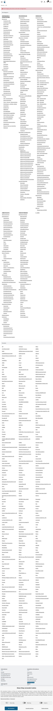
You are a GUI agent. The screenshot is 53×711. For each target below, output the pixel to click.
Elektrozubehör (40, 19)
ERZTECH (21, 425)
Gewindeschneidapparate (8, 82)
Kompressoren (40, 137)
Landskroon (4, 517)
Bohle (37, 388)
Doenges (20, 406)
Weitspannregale (23, 243)
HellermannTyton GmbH (24, 463)
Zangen (38, 32)
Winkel (21, 92)
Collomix (4, 402)
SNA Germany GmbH (40, 607)
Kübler (37, 513)
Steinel (20, 616)
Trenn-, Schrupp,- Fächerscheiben (10, 102)
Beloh (3, 383)
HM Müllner (21, 470)
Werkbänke (22, 222)
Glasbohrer (5, 28)
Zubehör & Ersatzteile (41, 160)
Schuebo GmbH (5, 605)
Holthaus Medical (39, 470)
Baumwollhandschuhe (8, 287)
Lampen (22, 302)
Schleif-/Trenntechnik (6, 94)
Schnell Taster (23, 50)
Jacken (4, 256)
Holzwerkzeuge (40, 66)
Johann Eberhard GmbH (23, 488)
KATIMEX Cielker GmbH (24, 499)
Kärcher (37, 495)
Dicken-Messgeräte (24, 185)
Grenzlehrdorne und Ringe (25, 66)
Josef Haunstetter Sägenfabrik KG (9, 491)
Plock (20, 575)
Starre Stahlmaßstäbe (24, 88)
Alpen (3, 358)
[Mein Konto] (44, 2)
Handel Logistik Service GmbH (25, 454)
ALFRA (20, 355)
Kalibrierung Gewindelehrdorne (26, 163)
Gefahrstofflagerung (24, 275)
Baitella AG (4, 376)
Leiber (20, 520)
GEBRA (20, 442)
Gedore (38, 63)
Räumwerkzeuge (6, 59)
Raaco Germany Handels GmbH (8, 587)
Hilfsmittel (5, 265)
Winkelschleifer (40, 74)
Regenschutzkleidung (7, 231)
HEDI (20, 458)
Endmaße (22, 56)
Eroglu (3, 425)
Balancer (39, 127)
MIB (36, 543)
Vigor (38, 59)
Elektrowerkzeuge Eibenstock (25, 420)
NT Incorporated (39, 554)
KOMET (3, 510)
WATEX (37, 642)
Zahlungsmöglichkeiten (5, 673)
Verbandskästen (6, 269)
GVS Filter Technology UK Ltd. (25, 451)
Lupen (20, 117)
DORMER (37, 406)
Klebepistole (39, 131)
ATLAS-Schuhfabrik (39, 369)
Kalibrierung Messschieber (25, 174)
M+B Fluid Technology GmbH (8, 529)
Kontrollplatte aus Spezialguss (26, 137)
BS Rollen (21, 395)
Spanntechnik (5, 69)
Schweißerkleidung (7, 233)
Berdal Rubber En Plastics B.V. (42, 383)
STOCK (3, 619)
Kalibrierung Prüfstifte (24, 177)
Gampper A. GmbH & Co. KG (24, 439)
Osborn (37, 561)
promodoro (21, 582)
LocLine (37, 522)
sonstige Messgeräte (23, 181)
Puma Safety (21, 584)
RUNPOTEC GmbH (22, 596)
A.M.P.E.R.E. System (23, 349)
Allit (36, 355)
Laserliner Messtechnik (25, 190)
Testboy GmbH (22, 626)
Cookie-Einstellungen (31, 680)
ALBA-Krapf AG (22, 353)
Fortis (37, 434)
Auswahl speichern (29, 708)
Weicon (20, 644)
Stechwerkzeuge (6, 50)
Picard (3, 573)
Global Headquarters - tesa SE (25, 447)
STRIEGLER (38, 619)
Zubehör (5, 273)
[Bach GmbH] (5, 2)
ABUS (3, 351)
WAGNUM (21, 642)
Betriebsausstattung (23, 289)
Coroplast (4, 404)
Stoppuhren (22, 192)
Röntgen (3, 593)
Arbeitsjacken (6, 220)
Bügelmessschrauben (24, 34)
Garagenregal (23, 238)
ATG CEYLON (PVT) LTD (23, 369)
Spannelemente (6, 89)
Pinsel (21, 306)
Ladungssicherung (7, 93)
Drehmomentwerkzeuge (42, 30)
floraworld (38, 432)
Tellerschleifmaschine (41, 188)
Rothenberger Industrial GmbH (25, 593)
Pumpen (38, 157)
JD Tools (37, 486)
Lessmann (38, 520)
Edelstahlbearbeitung (41, 149)
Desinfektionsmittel (7, 311)
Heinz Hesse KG (39, 461)
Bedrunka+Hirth (23, 216)
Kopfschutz (4, 317)
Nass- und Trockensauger (42, 153)
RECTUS (20, 587)
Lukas (37, 524)
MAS (3, 536)
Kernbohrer (5, 66)
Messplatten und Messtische (24, 132)
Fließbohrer (5, 26)
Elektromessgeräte (24, 186)
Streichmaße (23, 116)
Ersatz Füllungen (6, 264)
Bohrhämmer (39, 111)
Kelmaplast (38, 499)
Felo (3, 429)
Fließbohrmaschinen (41, 184)
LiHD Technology (40, 162)
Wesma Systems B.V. (6, 649)
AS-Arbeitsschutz (39, 365)
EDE (36, 413)
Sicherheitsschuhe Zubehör (9, 337)
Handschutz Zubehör (7, 302)
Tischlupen (22, 130)
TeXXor (37, 626)
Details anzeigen (45, 708)
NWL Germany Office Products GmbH (26, 557)
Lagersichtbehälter (24, 264)
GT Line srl (38, 449)
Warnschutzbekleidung (8, 234)
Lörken (3, 524)
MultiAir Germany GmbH (7, 550)
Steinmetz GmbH (39, 616)
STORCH (20, 619)
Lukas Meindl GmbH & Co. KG (8, 527)
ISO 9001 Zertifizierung (5, 677)
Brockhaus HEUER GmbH (41, 392)
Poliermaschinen (40, 166)
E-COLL (20, 411)
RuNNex (3, 596)
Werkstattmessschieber (25, 30)
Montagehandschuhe (7, 293)
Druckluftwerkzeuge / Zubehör (43, 138)
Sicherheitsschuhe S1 (7, 328)
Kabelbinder (22, 298)
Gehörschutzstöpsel (7, 278)
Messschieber (21, 17)
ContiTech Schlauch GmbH (41, 402)
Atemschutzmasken (7, 240)
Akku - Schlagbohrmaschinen (43, 82)
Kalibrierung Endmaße (24, 157)
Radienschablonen (24, 72)
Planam (37, 573)
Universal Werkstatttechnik (42, 182)
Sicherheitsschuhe (6, 324)
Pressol (3, 580)
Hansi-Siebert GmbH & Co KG (8, 456)
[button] (41, 2)
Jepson (3, 488)
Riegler (37, 589)
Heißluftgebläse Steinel (42, 129)
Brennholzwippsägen (41, 201)
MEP (36, 536)
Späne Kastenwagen (24, 260)
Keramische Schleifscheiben (9, 122)
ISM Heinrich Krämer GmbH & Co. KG (43, 484)
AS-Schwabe (4, 367)
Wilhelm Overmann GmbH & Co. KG (9, 651)
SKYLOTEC (21, 607)
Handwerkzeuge (39, 17)
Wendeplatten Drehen (7, 42)
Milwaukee (39, 72)
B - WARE (37, 212)
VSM (3, 640)
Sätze (21, 48)
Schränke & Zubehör (24, 225)
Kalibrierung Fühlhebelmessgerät (27, 161)
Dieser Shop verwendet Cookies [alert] (26, 688)
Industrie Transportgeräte (25, 276)
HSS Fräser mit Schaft (7, 37)
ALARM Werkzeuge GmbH (7, 353)
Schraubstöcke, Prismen (24, 145)
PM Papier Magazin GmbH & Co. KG (9, 577)
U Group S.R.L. (22, 628)
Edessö (20, 415)
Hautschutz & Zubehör (6, 304)
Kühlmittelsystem (24, 300)
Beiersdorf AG (38, 381)
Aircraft (37, 351)
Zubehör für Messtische (25, 143)
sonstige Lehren (23, 74)
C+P (3, 399)
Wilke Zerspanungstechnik (24, 651)
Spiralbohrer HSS (6, 21)
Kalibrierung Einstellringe (25, 155)
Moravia (20, 547)
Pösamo (20, 577)
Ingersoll (20, 481)
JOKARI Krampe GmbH (40, 488)
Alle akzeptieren (11, 708)
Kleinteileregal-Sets (24, 240)
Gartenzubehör (40, 204)
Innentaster (22, 108)
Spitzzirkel (22, 112)
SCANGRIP (4, 600)
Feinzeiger (22, 39)
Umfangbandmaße (24, 90)
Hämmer (39, 34)
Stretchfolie (22, 313)
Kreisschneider (6, 52)
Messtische (22, 141)
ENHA (37, 422)
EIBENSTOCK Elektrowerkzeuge (43, 148)
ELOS (3, 422)
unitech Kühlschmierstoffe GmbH (9, 633)
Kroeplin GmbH (39, 510)
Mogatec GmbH (22, 545)
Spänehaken (5, 68)
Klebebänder (23, 287)
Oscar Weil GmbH (5, 563)
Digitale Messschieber (24, 21)
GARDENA (38, 439)
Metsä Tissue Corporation (7, 543)
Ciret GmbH (21, 399)
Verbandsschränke (7, 271)
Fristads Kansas (39, 436)
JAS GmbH (21, 486)
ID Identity (38, 479)
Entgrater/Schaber (40, 37)
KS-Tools (20, 513)
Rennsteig (38, 587)
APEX (3, 365)
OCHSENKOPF (38, 557)
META (37, 538)
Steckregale (22, 233)
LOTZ (20, 524)
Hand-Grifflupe (23, 121)
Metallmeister (38, 540)
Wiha (37, 649)
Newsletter (3, 680)
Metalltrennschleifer (41, 115)
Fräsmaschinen (40, 171)
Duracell (3, 411)
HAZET (3, 458)
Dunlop (20, 408)
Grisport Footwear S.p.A (24, 449)
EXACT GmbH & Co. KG (40, 425)
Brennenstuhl (21, 392)
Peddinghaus (21, 568)
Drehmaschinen (40, 173)
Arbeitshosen (6, 218)
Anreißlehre (22, 97)
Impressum (29, 672)
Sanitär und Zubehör (41, 68)
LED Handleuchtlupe (24, 125)
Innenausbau (39, 158)
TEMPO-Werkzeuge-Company (42, 623)
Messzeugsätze (23, 23)
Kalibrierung (21, 148)
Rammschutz (23, 258)
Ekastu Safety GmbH (23, 418)
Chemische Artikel (22, 282)
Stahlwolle (5, 127)
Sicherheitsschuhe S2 (7, 331)
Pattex (20, 566)
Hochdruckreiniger (41, 151)
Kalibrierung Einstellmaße (25, 153)
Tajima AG (21, 621)
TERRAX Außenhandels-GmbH (8, 626)
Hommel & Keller (39, 472)
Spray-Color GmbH (6, 612)
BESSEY (3, 385)
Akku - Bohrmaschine (41, 80)
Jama (3, 486)
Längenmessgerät (23, 188)
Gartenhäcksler (40, 202)
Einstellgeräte (21, 147)
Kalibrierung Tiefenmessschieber (27, 179)
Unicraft (37, 630)
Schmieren (22, 311)
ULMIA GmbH (4, 630)
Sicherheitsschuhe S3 (7, 333)
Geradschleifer (40, 113)
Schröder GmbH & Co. (23, 603)
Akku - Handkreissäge (41, 98)
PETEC (37, 568)
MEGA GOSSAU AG (22, 536)
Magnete (5, 87)
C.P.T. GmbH (38, 397)
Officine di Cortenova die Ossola (8, 559)
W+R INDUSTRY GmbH (40, 640)
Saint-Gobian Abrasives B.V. (41, 596)
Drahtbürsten (6, 107)
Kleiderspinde (23, 253)
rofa (19, 591)
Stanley (20, 614)
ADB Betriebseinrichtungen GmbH (26, 351)
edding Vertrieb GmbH (23, 413)
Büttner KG (4, 397)
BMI (3, 388)
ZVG (3, 658)
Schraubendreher (40, 25)
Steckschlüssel (40, 23)
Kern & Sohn (21, 501)
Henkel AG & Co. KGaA (6, 465)
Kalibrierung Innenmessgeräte (26, 172)
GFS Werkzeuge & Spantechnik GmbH (9, 447)
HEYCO (37, 465)
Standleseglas (23, 127)
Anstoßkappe (6, 318)
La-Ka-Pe (37, 515)
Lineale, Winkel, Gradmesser (24, 77)
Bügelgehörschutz (7, 276)
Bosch (37, 390)
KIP (2, 503)
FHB (36, 429)
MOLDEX (37, 545)
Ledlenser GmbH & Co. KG (41, 517)
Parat (3, 566)
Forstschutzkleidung (7, 225)
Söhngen (4, 610)
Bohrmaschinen (40, 109)
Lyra (36, 527)
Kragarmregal (23, 249)
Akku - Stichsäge (40, 102)
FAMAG (3, 427)
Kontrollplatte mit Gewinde (25, 139)
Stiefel (4, 335)
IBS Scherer (4, 479)
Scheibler (37, 600)
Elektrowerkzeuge (39, 70)
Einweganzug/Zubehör (8, 223)
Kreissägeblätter (6, 111)
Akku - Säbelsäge (40, 100)
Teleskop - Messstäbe (24, 194)
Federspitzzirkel (23, 105)
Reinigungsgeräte (40, 155)
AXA (3, 372)
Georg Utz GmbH (22, 444)
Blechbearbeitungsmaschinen (43, 191)
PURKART (38, 584)
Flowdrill (4, 434)
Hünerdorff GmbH (39, 477)
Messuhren (22, 47)
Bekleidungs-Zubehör (7, 222)
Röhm (37, 591)
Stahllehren (22, 75)
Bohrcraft (4, 390)
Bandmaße (22, 183)
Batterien (39, 57)
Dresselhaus (4, 408)
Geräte (4, 243)
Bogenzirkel (22, 103)
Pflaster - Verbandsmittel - (8, 267)
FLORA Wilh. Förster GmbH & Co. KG (26, 432)
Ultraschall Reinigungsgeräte (26, 280)
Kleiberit (4, 506)
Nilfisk (20, 552)
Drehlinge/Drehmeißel (8, 55)
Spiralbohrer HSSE (7, 22)
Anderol (37, 360)
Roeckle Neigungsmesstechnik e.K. (9, 591)
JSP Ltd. (20, 491)
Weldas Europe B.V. (23, 646)
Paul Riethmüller (39, 566)
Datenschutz (29, 673)
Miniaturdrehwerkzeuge (8, 44)
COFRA (37, 399)
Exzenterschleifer (40, 122)
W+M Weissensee (22, 640)
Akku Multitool (40, 93)
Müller (37, 547)
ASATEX (20, 367)
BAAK (3, 374)
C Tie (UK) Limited (22, 397)
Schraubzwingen (6, 91)
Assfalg (37, 367)
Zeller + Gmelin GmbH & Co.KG (8, 656)
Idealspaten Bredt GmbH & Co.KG (9, 481)
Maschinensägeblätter (7, 118)
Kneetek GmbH (22, 508)
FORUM (3, 436)
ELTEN (20, 422)
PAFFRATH (21, 563)
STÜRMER (4, 621)
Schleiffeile (39, 144)
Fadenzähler (22, 119)
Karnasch (4, 499)
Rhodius (3, 589)
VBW (3, 635)
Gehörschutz (4, 275)
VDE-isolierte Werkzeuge (42, 52)
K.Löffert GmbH (5, 493)
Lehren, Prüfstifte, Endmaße (24, 54)
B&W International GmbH (41, 372)
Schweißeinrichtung (24, 229)
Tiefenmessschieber (24, 28)
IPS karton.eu (4, 484)
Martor (37, 533)
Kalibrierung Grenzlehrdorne (26, 166)
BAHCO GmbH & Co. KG (40, 374)
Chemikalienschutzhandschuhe (9, 289)
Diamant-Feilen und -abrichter (9, 126)
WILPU (37, 651)
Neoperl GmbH (5, 552)
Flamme (3, 432)
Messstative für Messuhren (25, 45)
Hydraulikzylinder (23, 278)
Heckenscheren (40, 206)
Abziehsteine (6, 124)
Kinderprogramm (5, 315)
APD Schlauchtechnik (40, 362)
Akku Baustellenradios (41, 89)
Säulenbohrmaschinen (41, 169)
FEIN (20, 427)
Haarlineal (22, 83)
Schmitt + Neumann (6, 603)
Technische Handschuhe (8, 298)
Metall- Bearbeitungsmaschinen (43, 179)
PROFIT (37, 580)
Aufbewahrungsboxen (6, 251)
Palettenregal (23, 247)
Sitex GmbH (4, 607)
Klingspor (37, 506)
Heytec (3, 468)
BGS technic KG (22, 385)
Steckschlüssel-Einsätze (42, 21)
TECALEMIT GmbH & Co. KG (24, 623)
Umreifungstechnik (24, 317)
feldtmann (38, 427)
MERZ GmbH (4, 538)
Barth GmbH (4, 378)
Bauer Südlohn (39, 378)
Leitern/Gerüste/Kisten (25, 267)
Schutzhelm (5, 320)
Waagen (21, 196)
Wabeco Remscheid (6, 642)
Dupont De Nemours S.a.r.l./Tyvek (42, 408)
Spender (5, 313)
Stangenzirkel (23, 114)
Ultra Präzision (22, 630)
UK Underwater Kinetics (40, 628)
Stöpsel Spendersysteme (8, 280)
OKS (20, 559)
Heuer (20, 465)
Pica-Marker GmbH (39, 570)
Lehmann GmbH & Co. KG (7, 520)
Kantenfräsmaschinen (41, 140)
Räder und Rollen (23, 271)
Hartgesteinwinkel (24, 134)
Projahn (3, 582)
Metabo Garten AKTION (42, 210)
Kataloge (3, 679)
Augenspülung (6, 262)
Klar (36, 503)
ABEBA (37, 349)
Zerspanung (4, 19)
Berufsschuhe (6, 326)
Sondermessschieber (24, 26)
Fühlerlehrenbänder (24, 59)
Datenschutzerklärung (5, 698)
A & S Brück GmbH (5, 349)
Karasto (20, 495)
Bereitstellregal (23, 234)
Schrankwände (23, 218)
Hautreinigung (6, 307)
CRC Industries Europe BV (41, 404)
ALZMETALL (4, 360)
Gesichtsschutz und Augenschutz (9, 282)
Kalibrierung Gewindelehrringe (26, 164)
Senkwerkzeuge (6, 32)
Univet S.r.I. (21, 633)
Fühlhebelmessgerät (24, 41)
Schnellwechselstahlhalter (8, 84)
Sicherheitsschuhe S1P (8, 329)
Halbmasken (6, 245)
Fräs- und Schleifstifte (8, 98)
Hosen (4, 254)
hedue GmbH (38, 458)
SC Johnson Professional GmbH (42, 598)
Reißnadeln (22, 110)
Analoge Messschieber (24, 19)
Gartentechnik (38, 195)
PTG (3, 584)
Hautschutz (5, 306)
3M (2, 346)
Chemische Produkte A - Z (25, 284)
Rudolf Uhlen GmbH (40, 593)
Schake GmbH (21, 600)
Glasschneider (40, 43)
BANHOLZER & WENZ (40, 376)
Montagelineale (23, 85)
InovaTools (38, 481)
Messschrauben (22, 32)
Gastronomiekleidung (7, 227)
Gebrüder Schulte (39, 442)
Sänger (3, 598)
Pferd (20, 570)
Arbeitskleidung (5, 216)
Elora (37, 420)
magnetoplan (38, 529)
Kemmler (4, 501)
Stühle (21, 251)
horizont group (39, 474)
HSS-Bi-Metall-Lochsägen (8, 115)
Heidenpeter (4, 461)
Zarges (37, 653)
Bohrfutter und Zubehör (8, 71)
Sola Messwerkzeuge (23, 610)
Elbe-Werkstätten (39, 418)
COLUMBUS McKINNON (23, 402)
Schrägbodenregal (24, 242)
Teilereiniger (22, 315)
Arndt (20, 365)
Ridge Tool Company (23, 589)
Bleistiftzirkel (23, 101)
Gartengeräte (39, 105)
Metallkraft (21, 540)
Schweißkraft (38, 605)
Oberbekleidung (6, 229)
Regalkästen (22, 269)
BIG (36, 385)
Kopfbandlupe (23, 123)
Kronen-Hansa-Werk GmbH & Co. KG (9, 513)
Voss (37, 637)
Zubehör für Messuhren (25, 52)
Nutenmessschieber (24, 25)
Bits (38, 28)
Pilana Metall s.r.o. (22, 573)
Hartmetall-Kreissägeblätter (9, 113)
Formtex (20, 434)
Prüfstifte (22, 70)
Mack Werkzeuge (22, 529)
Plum (37, 575)
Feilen (4, 96)
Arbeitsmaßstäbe (23, 79)
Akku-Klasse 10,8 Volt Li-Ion (43, 75)
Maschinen (38, 164)
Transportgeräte (23, 256)
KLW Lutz (4, 508)
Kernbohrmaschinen (41, 142)
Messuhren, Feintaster (23, 37)
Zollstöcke (22, 199)
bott (3, 392)
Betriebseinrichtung (23, 214)
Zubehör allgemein (24, 227)
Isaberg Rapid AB (22, 484)
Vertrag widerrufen (30, 682)
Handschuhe (4, 284)
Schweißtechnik (40, 180)
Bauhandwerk (40, 64)
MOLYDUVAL (4, 547)
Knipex (37, 508)
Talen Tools (38, 621)
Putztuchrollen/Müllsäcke (25, 307)
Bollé (20, 390)
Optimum (37, 559)
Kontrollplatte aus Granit (25, 136)
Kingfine (37, 501)
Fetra (20, 429)
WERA (37, 646)
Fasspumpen (22, 295)
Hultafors (21, 477)
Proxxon (37, 582)
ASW (3, 369)
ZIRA (37, 656)
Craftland (21, 404)
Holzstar (20, 472)
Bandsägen (39, 190)
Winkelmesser (23, 94)
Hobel (38, 120)
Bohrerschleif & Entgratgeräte (43, 193)
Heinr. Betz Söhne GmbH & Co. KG (26, 461)
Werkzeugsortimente (41, 55)
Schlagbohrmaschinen (41, 107)
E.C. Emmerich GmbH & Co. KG (8, 413)
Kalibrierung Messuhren (25, 175)
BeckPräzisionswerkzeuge (7, 381)
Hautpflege (5, 309)
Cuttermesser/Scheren (41, 36)
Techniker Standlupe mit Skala (26, 128)
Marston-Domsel (5, 533)
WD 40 (3, 644)
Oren (3, 561)
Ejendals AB (4, 418)
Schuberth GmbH (39, 603)
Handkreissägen (40, 116)
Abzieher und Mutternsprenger (43, 47)
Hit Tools (20, 468)
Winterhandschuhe (7, 300)
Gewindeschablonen (24, 64)
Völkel (3, 637)
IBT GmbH (21, 479)
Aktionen (37, 208)
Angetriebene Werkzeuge (8, 76)
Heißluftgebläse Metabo (42, 126)
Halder (3, 454)
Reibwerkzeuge (6, 33)
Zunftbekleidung (6, 236)
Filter (4, 242)
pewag (3, 570)
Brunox (3, 395)
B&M (20, 372)
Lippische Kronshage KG (24, 522)
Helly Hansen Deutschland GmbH (42, 463)
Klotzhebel (39, 41)
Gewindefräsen (6, 48)
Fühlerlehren (23, 58)
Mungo (20, 550)
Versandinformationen (5, 675)
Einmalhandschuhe (7, 291)
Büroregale (22, 245)
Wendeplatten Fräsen (7, 41)
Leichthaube (6, 247)
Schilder (22, 265)
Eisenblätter (38, 415)
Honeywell (4, 474)
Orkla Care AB (21, 561)
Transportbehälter (24, 273)
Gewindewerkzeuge (7, 30)
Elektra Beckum (5, 420)
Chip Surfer (5, 64)
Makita (3, 531)
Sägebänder (5, 109)
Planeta (3, 575)
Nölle (3, 554)
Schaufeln (22, 309)
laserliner (21, 517)
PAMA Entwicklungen (40, 563)
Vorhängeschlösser (41, 61)
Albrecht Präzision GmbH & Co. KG (9, 355)
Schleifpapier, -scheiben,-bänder (10, 104)
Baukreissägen (40, 199)
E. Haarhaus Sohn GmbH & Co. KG (42, 411)
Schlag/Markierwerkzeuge (42, 45)
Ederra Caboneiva (5, 415)
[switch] (7, 703)
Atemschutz (4, 238)
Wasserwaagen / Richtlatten (26, 197)
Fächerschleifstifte (7, 100)
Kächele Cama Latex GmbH (41, 493)
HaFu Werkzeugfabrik (40, 451)
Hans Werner (38, 454)
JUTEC (37, 491)
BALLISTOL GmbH (22, 376)
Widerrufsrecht (30, 677)
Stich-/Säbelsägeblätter (8, 116)
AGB (28, 675)
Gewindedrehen (6, 46)
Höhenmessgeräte (24, 106)
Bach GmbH (21, 374)
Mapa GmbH (21, 531)
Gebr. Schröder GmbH (6, 442)
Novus (20, 554)
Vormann (20, 637)
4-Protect (21, 346)
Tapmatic (4, 623)
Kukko (3, 515)
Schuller (20, 605)
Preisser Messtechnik (40, 577)
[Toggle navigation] (1, 2)
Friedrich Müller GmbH (23, 436)
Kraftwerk (21, 510)
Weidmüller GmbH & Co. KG (41, 644)
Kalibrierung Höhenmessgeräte (26, 170)
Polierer (38, 124)
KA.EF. (20, 493)
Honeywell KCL (22, 474)
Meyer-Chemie (22, 543)
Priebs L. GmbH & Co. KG (24, 580)
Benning (20, 383)
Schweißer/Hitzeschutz (8, 297)
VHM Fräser (5, 39)
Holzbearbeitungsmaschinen (43, 146)
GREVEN (3, 449)
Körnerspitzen (6, 80)
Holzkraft (4, 472)
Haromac (20, 456)
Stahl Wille (4, 614)
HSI (3, 477)
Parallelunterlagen (24, 68)
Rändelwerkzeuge (7, 57)
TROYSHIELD (4, 628)
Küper (20, 515)
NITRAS (37, 552)
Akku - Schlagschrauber (42, 84)
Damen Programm (5, 253)
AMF (20, 360)
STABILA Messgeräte (40, 612)
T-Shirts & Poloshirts (7, 258)
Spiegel (21, 254)
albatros (37, 353)
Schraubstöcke (6, 85)
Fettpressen (22, 297)
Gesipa (37, 444)
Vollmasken (5, 249)
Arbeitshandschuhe (7, 286)
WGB (20, 649)
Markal (37, 531)
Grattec (37, 447)
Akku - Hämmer (40, 86)
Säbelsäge (39, 118)
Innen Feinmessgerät (24, 43)
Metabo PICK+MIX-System (42, 88)
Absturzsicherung (5, 214)
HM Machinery (5, 470)
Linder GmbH (4, 522)
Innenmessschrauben (24, 36)
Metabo (3, 540)
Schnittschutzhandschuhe (8, 295)
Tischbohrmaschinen (41, 168)
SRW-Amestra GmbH (23, 612)
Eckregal (22, 236)
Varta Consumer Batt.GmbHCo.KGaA (43, 633)
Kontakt (2, 672)
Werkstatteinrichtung (41, 53)
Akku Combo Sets (40, 91)
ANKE (3, 362)
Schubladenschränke (24, 223)
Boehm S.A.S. (21, 388)
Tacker (38, 39)
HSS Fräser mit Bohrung (8, 35)
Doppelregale (23, 231)
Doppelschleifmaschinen (42, 135)
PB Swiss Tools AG (6, 568)
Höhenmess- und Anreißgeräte (25, 95)
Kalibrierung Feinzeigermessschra (27, 159)
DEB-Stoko (4, 406)
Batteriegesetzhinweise (32, 679)
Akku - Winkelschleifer (41, 104)
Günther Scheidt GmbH (6, 451)
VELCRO (20, 635)
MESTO (20, 538)
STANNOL (38, 614)
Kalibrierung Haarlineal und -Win (26, 168)
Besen (21, 291)
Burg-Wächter (38, 395)
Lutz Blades (21, 527)
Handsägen (5, 120)
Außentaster (22, 99)
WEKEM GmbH (5, 646)
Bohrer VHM (5, 24)
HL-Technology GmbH (40, 468)
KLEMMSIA (21, 506)
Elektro (21, 293)
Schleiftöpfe (6, 105)
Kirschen (20, 503)
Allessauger (39, 133)
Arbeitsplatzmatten (24, 262)
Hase (37, 456)
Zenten (20, 656)
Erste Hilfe (4, 260)
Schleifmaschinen (40, 186)
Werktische (22, 220)
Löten (21, 304)
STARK (3, 616)
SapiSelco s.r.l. (22, 598)
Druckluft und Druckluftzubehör (43, 175)
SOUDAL (37, 610)
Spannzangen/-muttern (8, 78)
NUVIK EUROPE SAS (6, 557)
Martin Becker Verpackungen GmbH (26, 533)
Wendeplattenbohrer (7, 53)
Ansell (20, 362)
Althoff (37, 358)
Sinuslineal (22, 86)
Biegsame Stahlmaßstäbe (25, 81)
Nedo (37, 550)
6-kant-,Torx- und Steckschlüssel (44, 26)
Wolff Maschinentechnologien (8, 653)
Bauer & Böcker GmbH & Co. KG (25, 378)
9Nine (37, 346)
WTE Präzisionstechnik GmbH (25, 653)
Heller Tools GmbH (6, 463)
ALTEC (20, 358)
